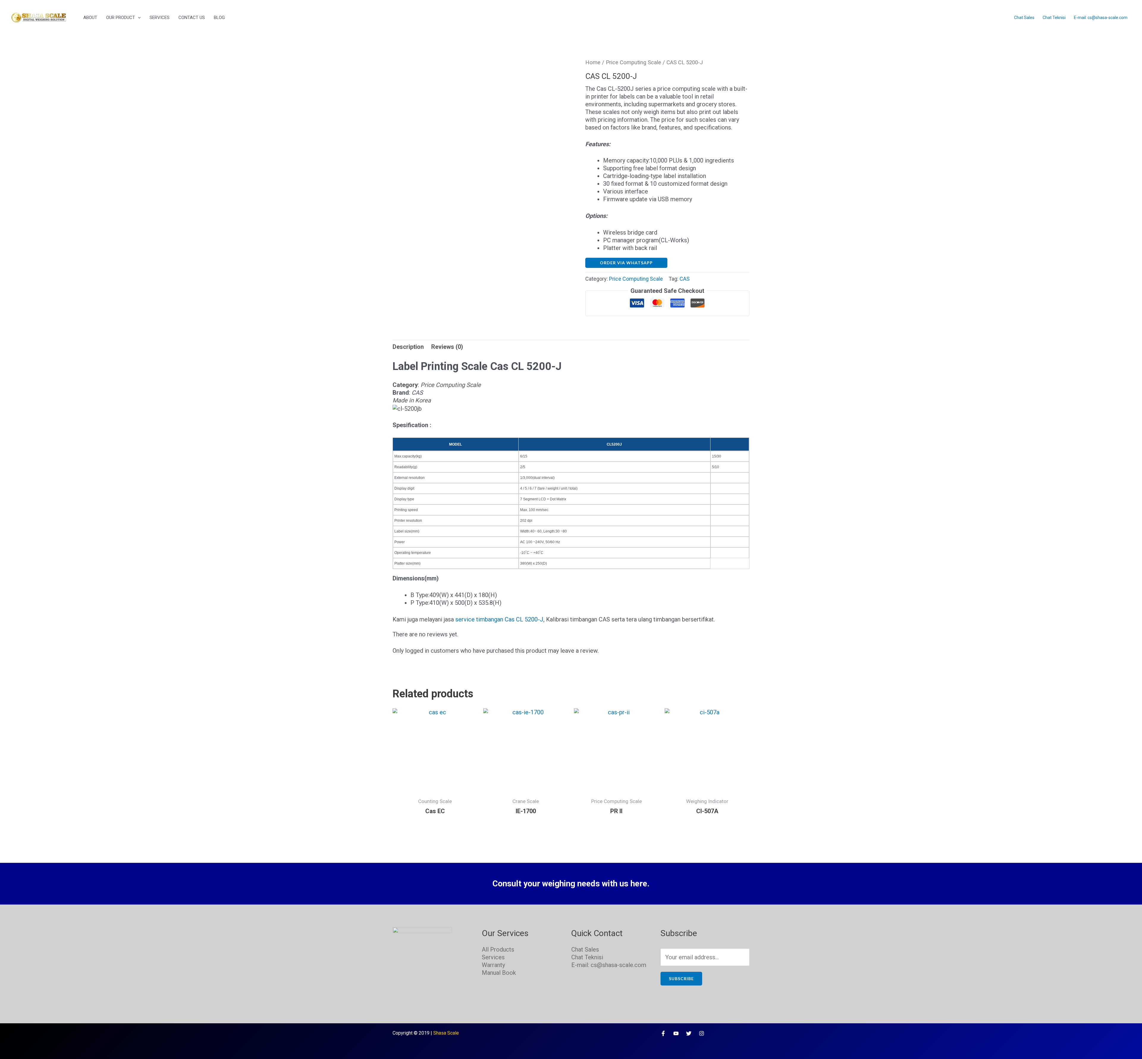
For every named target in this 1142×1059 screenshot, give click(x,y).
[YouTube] (676, 1033)
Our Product (120, 17)
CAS (685, 279)
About (90, 17)
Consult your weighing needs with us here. (571, 883)
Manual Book (499, 972)
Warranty (493, 965)
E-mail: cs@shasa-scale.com (1100, 17)
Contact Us (191, 17)
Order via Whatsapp (626, 262)
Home (592, 62)
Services (160, 17)
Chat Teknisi (1054, 17)
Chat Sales (1024, 17)
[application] (138, 17)
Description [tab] (408, 346)
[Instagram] (701, 1033)
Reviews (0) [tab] (447, 346)
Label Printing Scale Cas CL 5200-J (477, 366)
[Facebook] (663, 1033)
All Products (498, 949)
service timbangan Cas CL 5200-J (499, 619)
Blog (219, 17)
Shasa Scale (446, 1033)
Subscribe (681, 978)
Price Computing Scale (633, 62)
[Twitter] (688, 1033)
